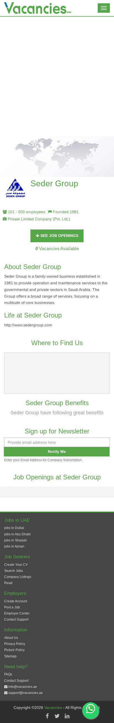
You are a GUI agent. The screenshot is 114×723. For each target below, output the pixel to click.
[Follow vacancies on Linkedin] (67, 716)
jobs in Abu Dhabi (17, 534)
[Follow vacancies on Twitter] (57, 716)
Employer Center (17, 613)
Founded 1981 (65, 212)
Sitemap (10, 656)
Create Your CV (16, 565)
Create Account (15, 601)
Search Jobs (13, 571)
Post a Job (12, 607)
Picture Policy (14, 650)
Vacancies (53, 707)
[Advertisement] (57, 76)
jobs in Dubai (14, 528)
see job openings (58, 235)
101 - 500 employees (26, 212)
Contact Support (16, 619)
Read (8, 583)
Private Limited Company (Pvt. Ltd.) (38, 219)
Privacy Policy (14, 644)
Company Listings (17, 577)
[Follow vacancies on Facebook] (47, 716)
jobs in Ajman (14, 546)
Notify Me (57, 451)
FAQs (8, 674)
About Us (11, 638)
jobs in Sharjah (15, 540)
